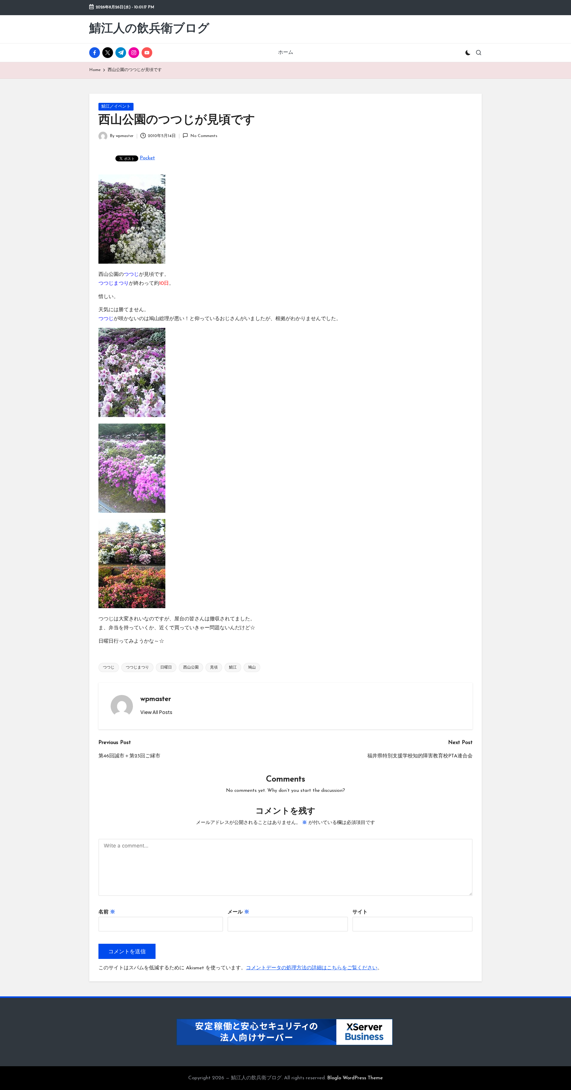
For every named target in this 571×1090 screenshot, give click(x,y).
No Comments (203, 136)
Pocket (147, 158)
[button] (156, 712)
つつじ (108, 667)
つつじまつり (137, 667)
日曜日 (166, 667)
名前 (106, 912)
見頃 (214, 667)
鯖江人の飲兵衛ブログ (149, 29)
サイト (360, 912)
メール (238, 912)
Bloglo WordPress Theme (355, 1077)
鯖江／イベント (116, 106)
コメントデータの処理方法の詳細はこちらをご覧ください (311, 968)
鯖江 (233, 667)
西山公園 (191, 667)
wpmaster (155, 699)
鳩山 (252, 667)
